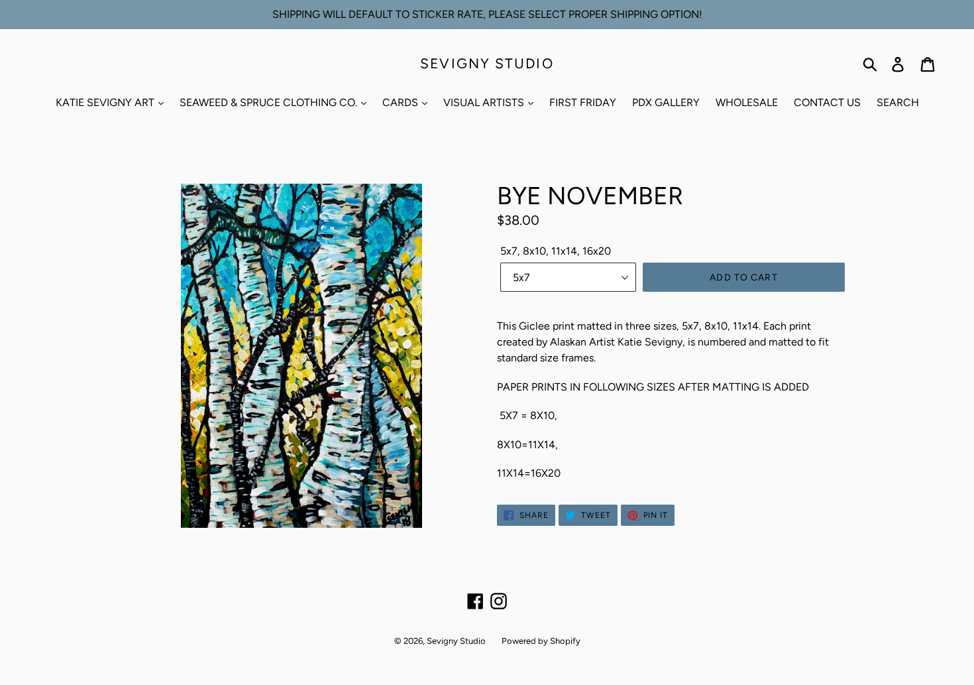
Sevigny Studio (486, 63)
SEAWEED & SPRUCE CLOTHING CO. (270, 102)
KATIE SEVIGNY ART (106, 102)
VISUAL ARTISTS (485, 102)
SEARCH (898, 102)
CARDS (401, 102)
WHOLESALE (747, 102)
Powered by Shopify (541, 641)
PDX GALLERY (666, 102)
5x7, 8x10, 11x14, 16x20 (555, 251)
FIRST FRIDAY (582, 102)
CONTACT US (827, 102)
